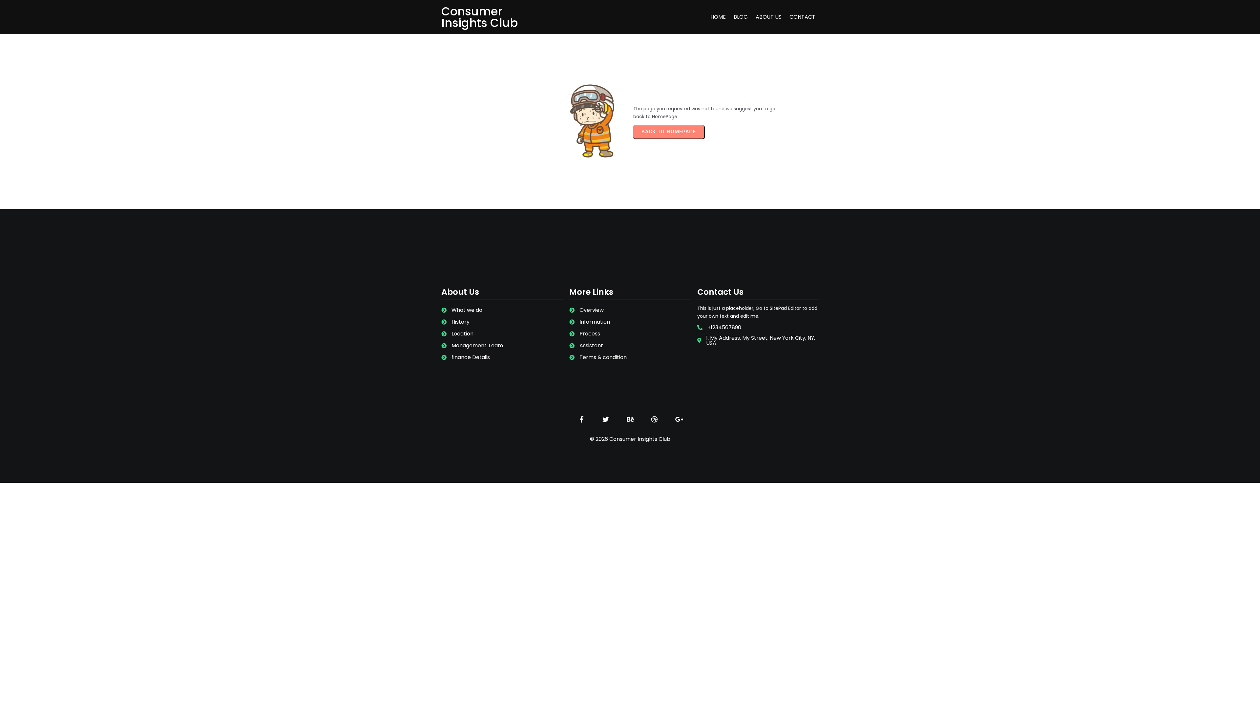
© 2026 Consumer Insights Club (630, 439)
